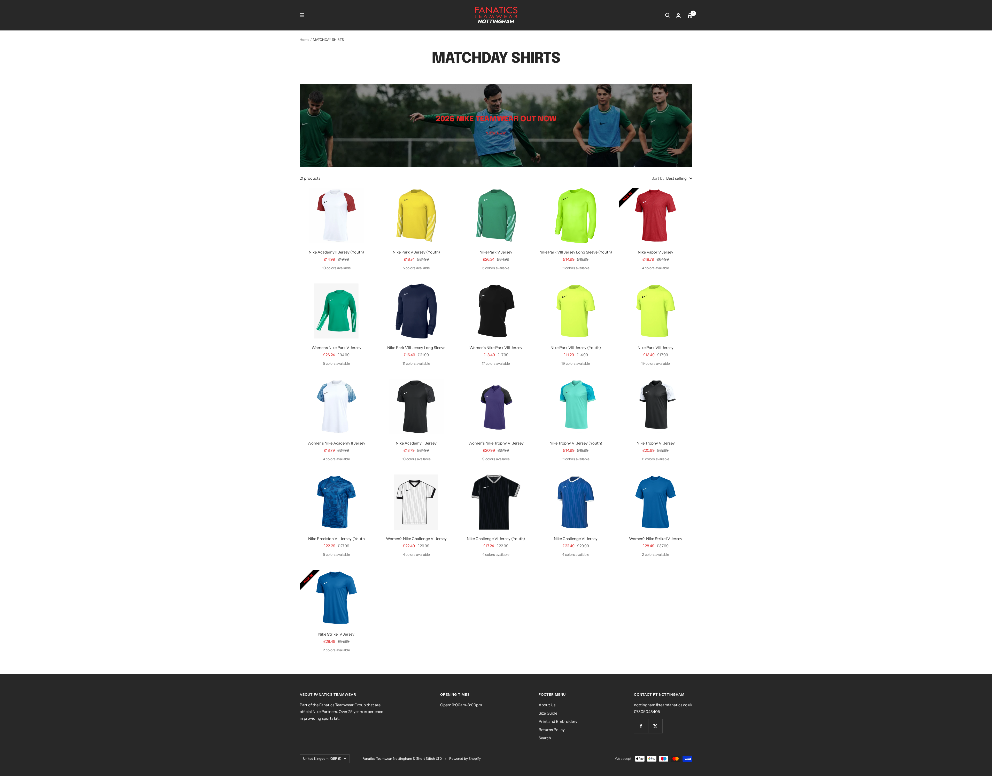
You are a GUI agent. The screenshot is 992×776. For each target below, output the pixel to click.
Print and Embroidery (558, 721)
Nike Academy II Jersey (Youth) (336, 252)
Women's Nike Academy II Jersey (336, 443)
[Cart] (689, 15)
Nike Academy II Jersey (416, 443)
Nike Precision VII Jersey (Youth (336, 538)
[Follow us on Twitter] (655, 726)
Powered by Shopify (465, 758)
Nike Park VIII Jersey (655, 347)
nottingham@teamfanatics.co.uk (663, 704)
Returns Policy (552, 729)
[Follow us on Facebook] (641, 726)
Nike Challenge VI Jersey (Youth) (496, 538)
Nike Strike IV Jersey (336, 634)
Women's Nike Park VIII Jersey (495, 347)
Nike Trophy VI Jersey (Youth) (575, 443)
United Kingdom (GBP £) (322, 758)
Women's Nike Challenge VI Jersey (416, 538)
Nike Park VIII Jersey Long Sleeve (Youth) (575, 252)
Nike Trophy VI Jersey (656, 443)
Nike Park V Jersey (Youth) (416, 252)
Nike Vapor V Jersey (655, 252)
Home (304, 39)
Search (545, 737)
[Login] (678, 15)
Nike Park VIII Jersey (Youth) (576, 347)
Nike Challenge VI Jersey (576, 538)
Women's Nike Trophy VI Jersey (496, 443)
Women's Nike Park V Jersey (336, 347)
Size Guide (548, 713)
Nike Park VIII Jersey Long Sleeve (416, 347)
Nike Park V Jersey (495, 252)
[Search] (667, 15)
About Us (547, 704)
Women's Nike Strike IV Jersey (655, 538)
